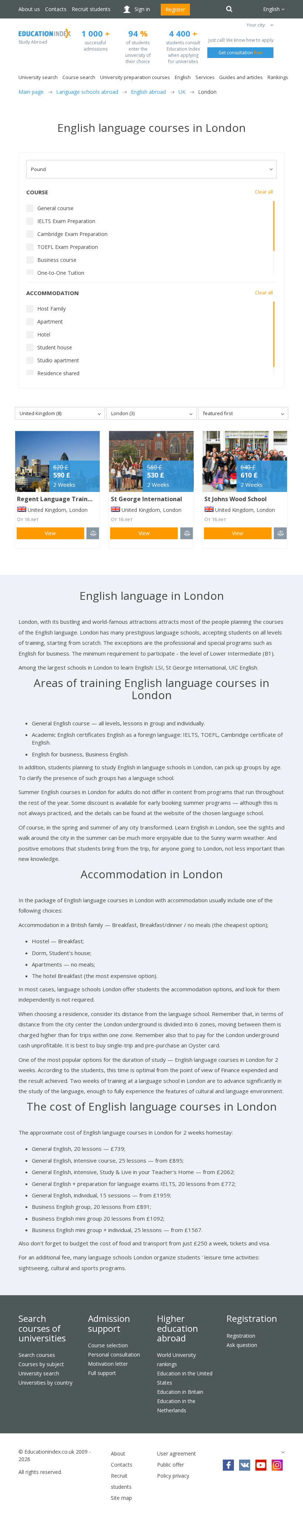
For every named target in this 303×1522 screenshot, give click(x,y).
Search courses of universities (42, 1328)
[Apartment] (30, 321)
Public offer (170, 1464)
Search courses (36, 1354)
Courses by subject (41, 1364)
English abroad (148, 91)
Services (205, 77)
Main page (31, 91)
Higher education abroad (177, 1328)
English (183, 77)
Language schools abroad (87, 91)
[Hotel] (30, 334)
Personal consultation (114, 1354)
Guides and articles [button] (241, 77)
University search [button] (38, 77)
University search (38, 1373)
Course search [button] (78, 77)
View (50, 533)
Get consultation (240, 52)
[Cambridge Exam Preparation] (30, 234)
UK (181, 91)
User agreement (176, 1453)
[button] (271, 25)
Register (175, 9)
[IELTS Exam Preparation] (30, 221)
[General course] (30, 208)
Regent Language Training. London (69, 499)
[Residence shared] (30, 373)
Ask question (242, 1344)
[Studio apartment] (30, 360)
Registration (252, 1318)
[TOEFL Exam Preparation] (30, 247)
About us (29, 9)
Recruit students (91, 9)
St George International (146, 499)
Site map (121, 1497)
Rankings (278, 77)
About (118, 1453)
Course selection (108, 1345)
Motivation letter (108, 1363)
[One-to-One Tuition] (30, 273)
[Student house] (30, 347)
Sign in (142, 9)
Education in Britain (180, 1391)
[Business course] (30, 260)
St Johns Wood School (235, 499)
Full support (102, 1372)
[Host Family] (30, 308)
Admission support (109, 1323)
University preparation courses (135, 77)
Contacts (56, 9)
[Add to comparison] (92, 533)
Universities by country (45, 1382)
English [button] (272, 9)
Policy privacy (173, 1475)
